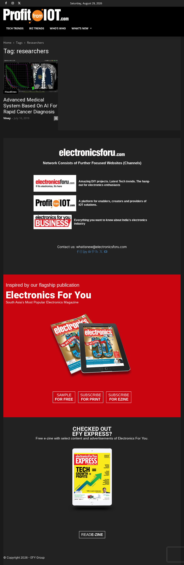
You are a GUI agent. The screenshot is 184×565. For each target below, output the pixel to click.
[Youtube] (105, 252)
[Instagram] (13, 3)
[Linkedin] (85, 252)
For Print (90, 399)
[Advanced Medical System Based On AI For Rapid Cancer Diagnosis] (30, 77)
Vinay (7, 118)
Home (7, 43)
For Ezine (118, 399)
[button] (175, 28)
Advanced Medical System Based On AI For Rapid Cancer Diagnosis (30, 106)
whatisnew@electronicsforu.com (101, 247)
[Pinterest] (93, 252)
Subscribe (90, 397)
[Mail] (90, 252)
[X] (19, 3)
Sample (64, 397)
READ (92, 535)
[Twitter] (101, 252)
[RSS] (97, 252)
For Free (64, 399)
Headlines (11, 91)
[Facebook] (6, 3)
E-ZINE (97, 535)
